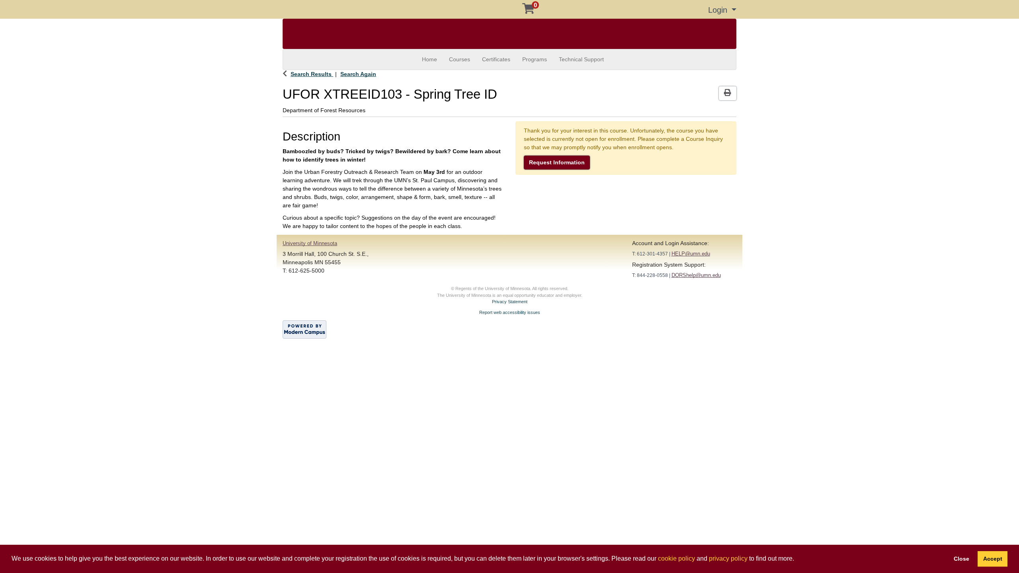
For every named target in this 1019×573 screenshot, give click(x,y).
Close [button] (961, 558)
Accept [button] (992, 558)
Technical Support (581, 59)
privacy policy (728, 558)
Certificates (496, 59)
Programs (534, 59)
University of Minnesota (310, 243)
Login (719, 10)
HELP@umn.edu (691, 254)
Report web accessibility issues (509, 312)
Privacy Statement (509, 301)
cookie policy (676, 558)
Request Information (557, 162)
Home (429, 59)
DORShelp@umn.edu (696, 275)
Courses (459, 59)
